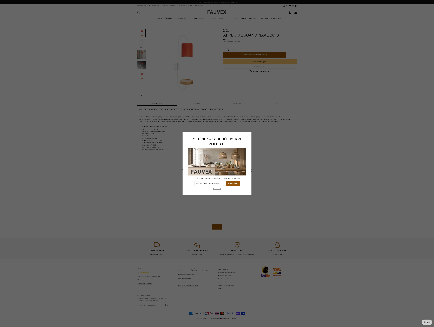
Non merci (217, 189)
